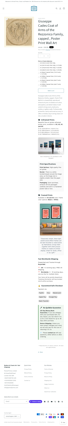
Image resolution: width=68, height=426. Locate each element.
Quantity (40, 52)
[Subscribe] (26, 401)
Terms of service (42, 422)
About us (46, 388)
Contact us (27, 380)
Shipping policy (51, 422)
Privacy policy (34, 422)
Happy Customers (49, 384)
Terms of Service (28, 376)
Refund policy (27, 422)
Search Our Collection (50, 391)
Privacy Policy (28, 369)
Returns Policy (48, 376)
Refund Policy (28, 373)
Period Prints (10, 422)
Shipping (48, 49)
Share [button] (41, 352)
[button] (3, 8)
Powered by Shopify (17, 422)
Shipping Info (48, 380)
